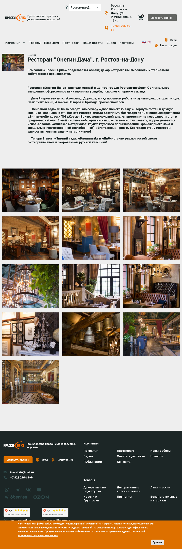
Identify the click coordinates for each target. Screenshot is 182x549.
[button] (30, 211)
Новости (156, 456)
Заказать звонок (162, 18)
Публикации (93, 461)
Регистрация (168, 45)
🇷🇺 (144, 42)
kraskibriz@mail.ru (22, 472)
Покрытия (51, 42)
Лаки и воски (160, 487)
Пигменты (124, 496)
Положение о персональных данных (38, 535)
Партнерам (70, 42)
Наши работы (93, 42)
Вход (173, 40)
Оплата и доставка (131, 456)
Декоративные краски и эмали (128, 489)
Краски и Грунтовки (91, 498)
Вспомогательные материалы (163, 498)
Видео (111, 42)
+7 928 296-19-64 (121, 28)
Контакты (126, 42)
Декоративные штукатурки (95, 489)
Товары (35, 42)
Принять (157, 542)
